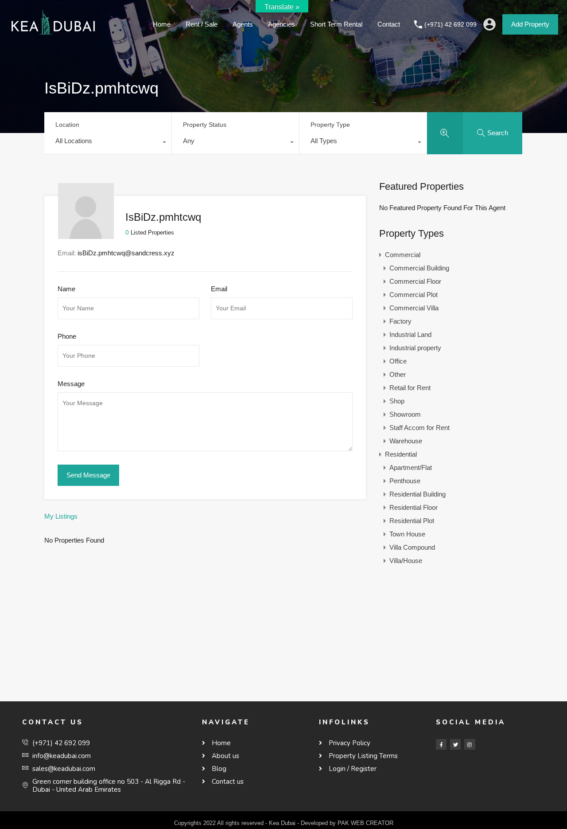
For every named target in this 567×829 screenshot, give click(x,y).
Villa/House (405, 560)
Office (398, 361)
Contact (388, 24)
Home (162, 24)
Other (397, 374)
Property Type (330, 124)
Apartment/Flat (410, 467)
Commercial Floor (415, 281)
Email (219, 289)
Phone (67, 336)
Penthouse (404, 481)
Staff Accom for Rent (419, 427)
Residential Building (417, 494)
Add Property (530, 24)
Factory (400, 321)
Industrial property (415, 348)
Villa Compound (412, 547)
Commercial (402, 254)
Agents (243, 24)
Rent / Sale (201, 24)
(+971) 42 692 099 (450, 24)
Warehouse (405, 441)
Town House (407, 534)
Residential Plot (411, 520)
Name (66, 289)
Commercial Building (419, 268)
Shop (396, 401)
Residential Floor (413, 507)
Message (71, 383)
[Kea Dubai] (53, 35)
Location (67, 124)
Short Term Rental (336, 24)
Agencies (281, 24)
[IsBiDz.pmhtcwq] (86, 235)
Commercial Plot (413, 294)
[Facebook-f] (441, 744)
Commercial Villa (414, 308)
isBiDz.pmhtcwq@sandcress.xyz (126, 253)
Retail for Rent (410, 387)
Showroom (405, 414)
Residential (401, 454)
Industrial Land (410, 334)
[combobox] (107, 143)
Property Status (204, 124)
